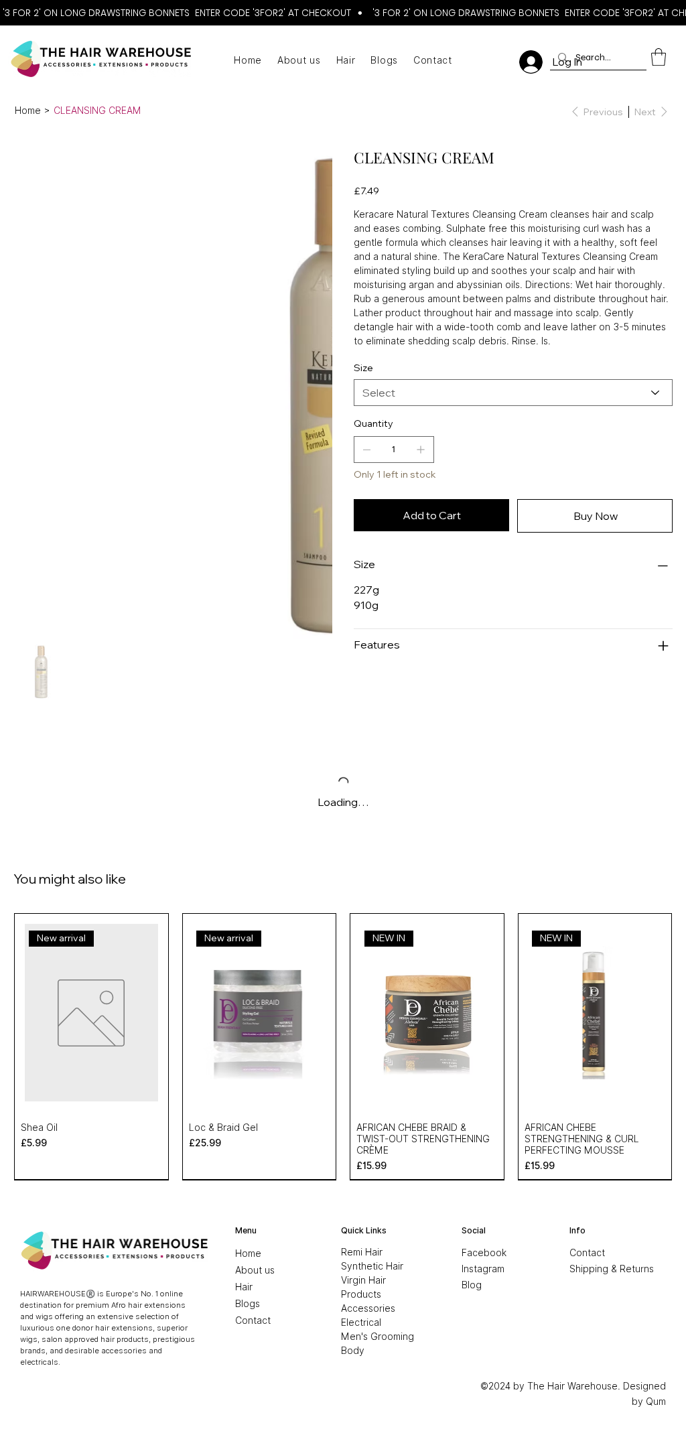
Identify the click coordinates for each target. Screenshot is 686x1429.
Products (361, 1294)
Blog (472, 1285)
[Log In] (530, 62)
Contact (587, 1252)
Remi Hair (362, 1252)
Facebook (484, 1252)
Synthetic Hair (372, 1266)
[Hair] (298, 1287)
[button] (658, 57)
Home (248, 1253)
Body (352, 1350)
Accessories (368, 1308)
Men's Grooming (377, 1336)
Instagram (483, 1269)
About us (255, 1270)
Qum (656, 1401)
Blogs (247, 1303)
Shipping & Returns (611, 1269)
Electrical (361, 1322)
